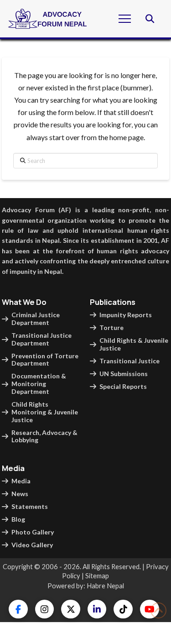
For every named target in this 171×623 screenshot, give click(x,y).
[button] (125, 18)
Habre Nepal (105, 585)
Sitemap (97, 575)
